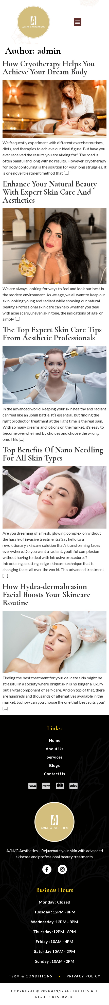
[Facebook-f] (46, 869)
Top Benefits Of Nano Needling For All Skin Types (53, 454)
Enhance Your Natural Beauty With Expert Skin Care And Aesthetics (50, 192)
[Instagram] (62, 869)
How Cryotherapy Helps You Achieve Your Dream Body (49, 68)
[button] (77, 22)
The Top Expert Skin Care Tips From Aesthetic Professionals (52, 334)
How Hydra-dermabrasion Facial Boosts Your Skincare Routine (46, 594)
